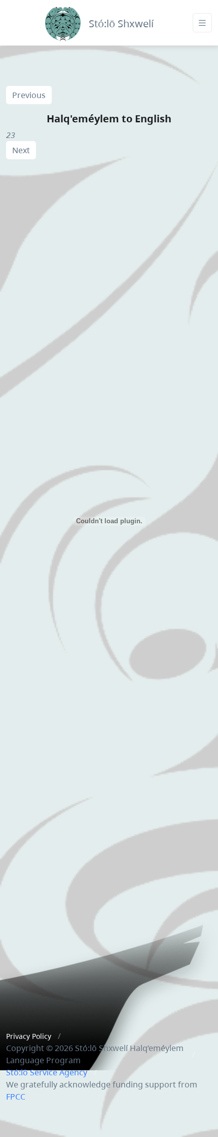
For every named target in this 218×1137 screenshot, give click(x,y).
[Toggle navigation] (202, 23)
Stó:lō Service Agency (46, 1072)
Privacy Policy (28, 1036)
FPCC (15, 1096)
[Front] (63, 21)
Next (21, 150)
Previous (29, 95)
